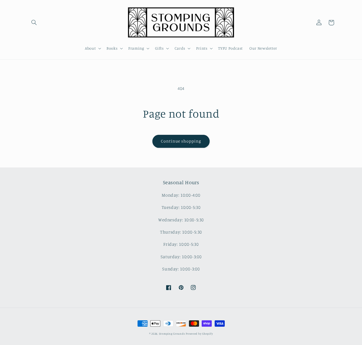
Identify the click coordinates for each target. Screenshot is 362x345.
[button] (34, 22)
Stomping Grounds (172, 333)
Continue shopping (181, 141)
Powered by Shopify (199, 333)
